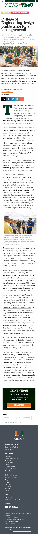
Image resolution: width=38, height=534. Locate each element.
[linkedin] (13, 99)
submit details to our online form (22, 531)
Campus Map (9, 497)
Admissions (8, 460)
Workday (8, 488)
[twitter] (3, 99)
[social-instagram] (16, 507)
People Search (9, 480)
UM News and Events (11, 458)
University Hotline (10, 469)
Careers (7, 490)
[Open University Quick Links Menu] (35, 1)
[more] (22, 99)
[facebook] (8, 99)
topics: (5, 414)
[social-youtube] (13, 507)
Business (6, 12)
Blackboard (8, 486)
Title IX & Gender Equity (11, 521)
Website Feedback (10, 523)
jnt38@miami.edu (7, 92)
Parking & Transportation (12, 499)
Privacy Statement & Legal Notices (14, 519)
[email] (17, 99)
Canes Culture (9, 471)
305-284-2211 (9, 449)
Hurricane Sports (10, 467)
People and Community (20, 12)
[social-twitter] (10, 506)
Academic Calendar (11, 478)
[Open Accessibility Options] (2, 1)
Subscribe (19, 405)
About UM (8, 456)
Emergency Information (11, 517)
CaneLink (8, 484)
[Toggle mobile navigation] (3, 5)
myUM (7, 482)
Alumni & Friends (10, 462)
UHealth (7, 464)
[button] (34, 528)
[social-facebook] (6, 507)
